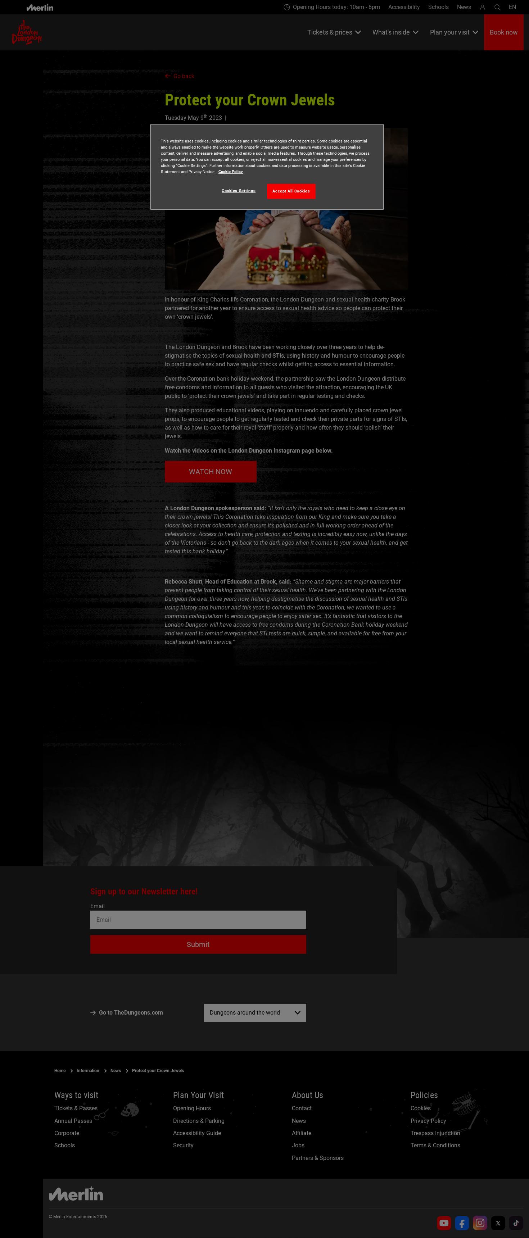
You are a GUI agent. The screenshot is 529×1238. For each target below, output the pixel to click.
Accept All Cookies (291, 191)
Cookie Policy (230, 171)
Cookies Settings (239, 190)
